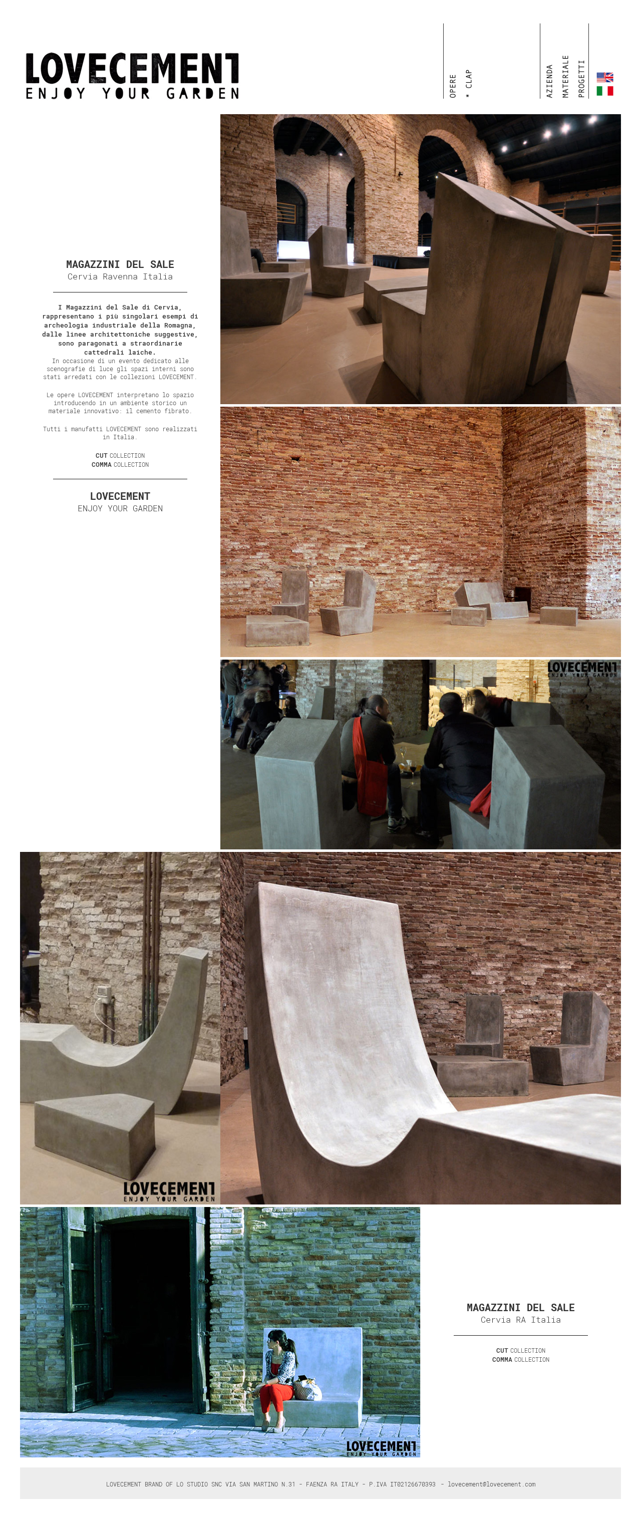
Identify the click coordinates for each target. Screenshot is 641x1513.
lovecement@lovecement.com (491, 1484)
